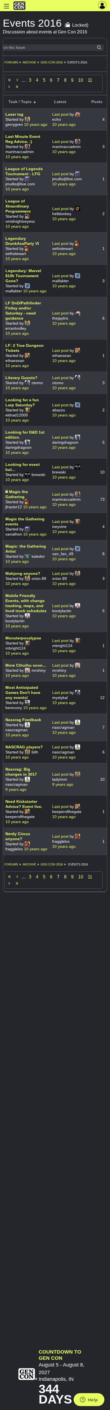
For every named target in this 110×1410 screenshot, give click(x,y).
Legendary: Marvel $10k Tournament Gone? (23, 275)
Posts (96, 101)
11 (90, 80)
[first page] (9, 80)
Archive (29, 62)
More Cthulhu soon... (25, 665)
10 (80, 80)
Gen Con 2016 (52, 62)
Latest (60, 101)
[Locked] (7, 491)
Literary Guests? (21, 377)
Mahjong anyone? (22, 573)
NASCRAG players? (24, 747)
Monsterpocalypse (23, 638)
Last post (61, 114)
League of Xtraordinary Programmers (18, 206)
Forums (11, 62)
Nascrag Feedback (23, 719)
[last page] (17, 86)
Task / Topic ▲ (22, 101)
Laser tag (14, 114)
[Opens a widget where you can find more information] (88, 1400)
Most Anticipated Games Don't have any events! (22, 692)
